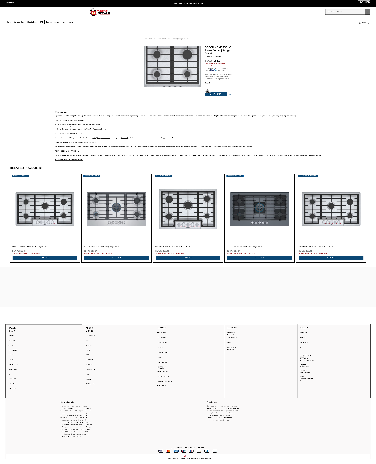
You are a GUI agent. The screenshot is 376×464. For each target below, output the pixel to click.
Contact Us (124, 138)
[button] (49, 22)
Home (146, 39)
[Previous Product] (7, 218)
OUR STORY (10, 2)
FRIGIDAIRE (13, 369)
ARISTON (12, 340)
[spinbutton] (209, 87)
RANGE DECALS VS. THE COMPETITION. (69, 160)
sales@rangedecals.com (101, 138)
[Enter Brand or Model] (367, 11)
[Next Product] (369, 218)
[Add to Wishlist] (230, 94)
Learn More (221, 70)
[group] (188, 218)
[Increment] (212, 87)
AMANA (11, 335)
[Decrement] (206, 87)
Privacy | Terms (206, 458)
